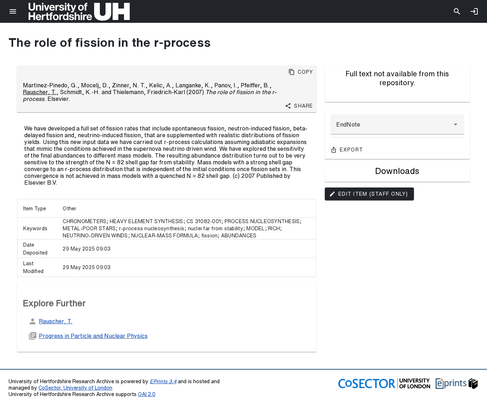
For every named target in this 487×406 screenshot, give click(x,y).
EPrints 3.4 (163, 381)
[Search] (457, 11)
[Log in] (474, 11)
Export (351, 149)
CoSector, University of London (75, 387)
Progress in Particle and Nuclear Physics (93, 336)
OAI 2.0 (146, 394)
